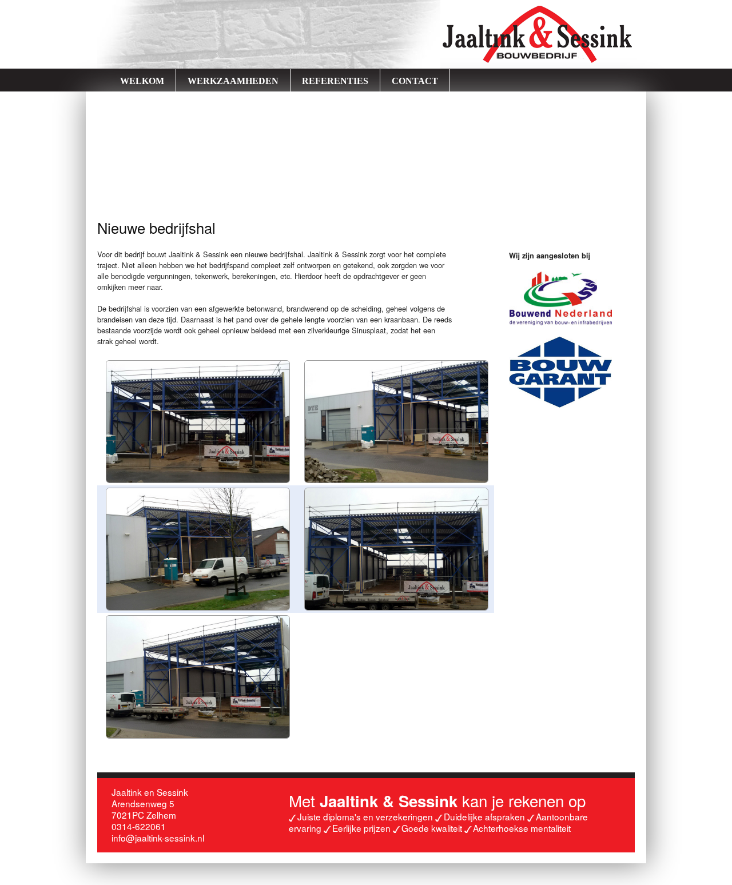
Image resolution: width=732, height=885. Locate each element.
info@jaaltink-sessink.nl (158, 837)
